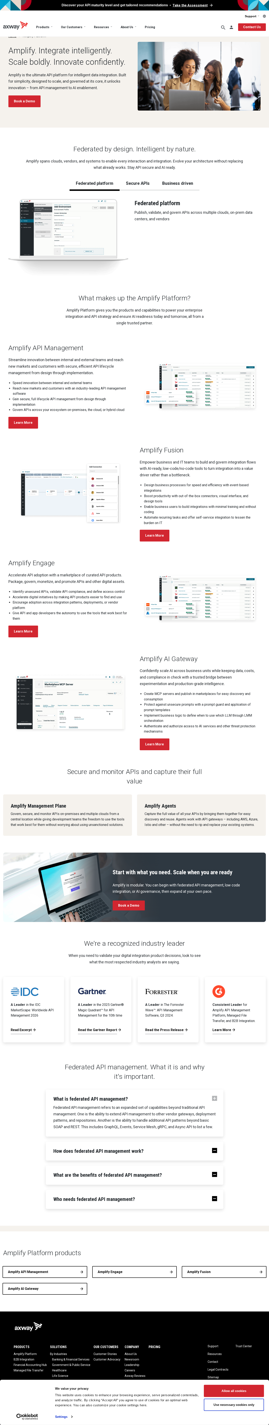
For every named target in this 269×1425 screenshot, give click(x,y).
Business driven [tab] (177, 183)
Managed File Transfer (29, 1370)
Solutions (58, 1347)
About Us (127, 27)
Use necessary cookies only (234, 1404)
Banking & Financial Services (71, 1359)
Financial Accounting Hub (30, 1365)
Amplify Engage (110, 1272)
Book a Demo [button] (24, 101)
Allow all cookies (234, 1391)
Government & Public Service (71, 1365)
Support (251, 16)
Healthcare (59, 1370)
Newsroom (132, 1359)
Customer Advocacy (107, 1359)
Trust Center (243, 1346)
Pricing (150, 27)
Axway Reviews (135, 1375)
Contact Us (252, 27)
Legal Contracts (218, 1369)
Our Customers (71, 27)
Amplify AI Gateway (23, 1289)
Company (132, 1347)
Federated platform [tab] (94, 183)
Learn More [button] (23, 423)
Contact (213, 1361)
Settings (61, 1416)
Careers (130, 1370)
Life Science (60, 1375)
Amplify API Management (28, 1272)
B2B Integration (24, 1359)
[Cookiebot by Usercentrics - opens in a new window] (27, 1417)
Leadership (132, 1365)
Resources (101, 27)
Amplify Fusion (199, 1272)
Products (42, 27)
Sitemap (213, 1377)
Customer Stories (105, 1354)
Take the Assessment (190, 5)
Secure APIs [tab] (138, 183)
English (264, 16)
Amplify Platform (25, 1354)
